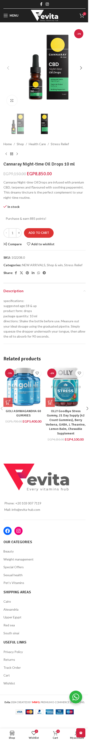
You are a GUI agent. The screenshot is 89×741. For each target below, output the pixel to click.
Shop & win (55, 265)
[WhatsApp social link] (38, 273)
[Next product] (17, 154)
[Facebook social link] (41, 4)
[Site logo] (44, 15)
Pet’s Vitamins (13, 583)
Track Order (12, 667)
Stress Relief (60, 144)
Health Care (37, 144)
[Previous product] (6, 154)
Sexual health (13, 575)
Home (7, 144)
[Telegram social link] (44, 273)
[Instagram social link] (47, 4)
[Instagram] (18, 531)
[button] (8, 67)
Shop (20, 144)
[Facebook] (7, 531)
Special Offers (13, 567)
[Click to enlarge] (12, 100)
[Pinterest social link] (27, 273)
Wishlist (9, 683)
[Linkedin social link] (33, 273)
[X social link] (21, 273)
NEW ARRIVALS (33, 265)
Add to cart (39, 233)
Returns (9, 659)
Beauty (8, 551)
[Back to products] (11, 154)
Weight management (18, 559)
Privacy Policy (13, 652)
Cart (6, 675)
